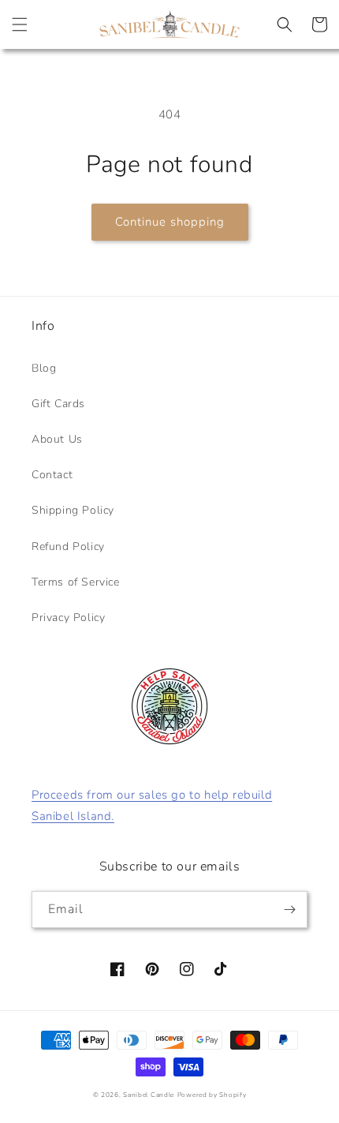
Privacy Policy (68, 617)
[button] (19, 24)
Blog (44, 368)
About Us (57, 439)
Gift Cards (58, 403)
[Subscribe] (289, 909)
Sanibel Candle (148, 1095)
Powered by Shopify (212, 1095)
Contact (52, 474)
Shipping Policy (73, 510)
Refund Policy (68, 546)
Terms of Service (76, 582)
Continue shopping (170, 222)
